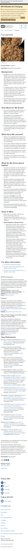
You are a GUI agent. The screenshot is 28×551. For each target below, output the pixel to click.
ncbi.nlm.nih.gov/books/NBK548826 (12, 365)
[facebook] (6, 460)
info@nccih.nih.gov (8, 295)
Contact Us (5, 506)
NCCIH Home (4, 528)
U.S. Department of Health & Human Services (12, 533)
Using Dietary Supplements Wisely (12, 264)
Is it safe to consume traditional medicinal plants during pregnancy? (15, 341)
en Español (3, 520)
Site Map (3, 522)
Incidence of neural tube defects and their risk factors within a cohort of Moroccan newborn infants (15, 389)
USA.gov (3, 536)
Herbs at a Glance (5, 465)
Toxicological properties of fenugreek (14, 416)
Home (2, 30)
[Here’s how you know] (14, 1)
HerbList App (4, 468)
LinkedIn (6, 489)
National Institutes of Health (7, 530)
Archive (2, 525)
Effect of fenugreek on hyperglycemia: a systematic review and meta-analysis (14, 424)
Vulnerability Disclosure (6, 517)
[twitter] (8, 460)
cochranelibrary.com (9, 385)
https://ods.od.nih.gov (11, 333)
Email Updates (7, 501)
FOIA (2, 515)
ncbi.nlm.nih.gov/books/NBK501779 (12, 353)
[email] (5, 460)
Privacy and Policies (6, 509)
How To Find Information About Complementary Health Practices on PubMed (13, 308)
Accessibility (4, 512)
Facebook (6, 486)
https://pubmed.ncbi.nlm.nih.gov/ (14, 311)
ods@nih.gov (7, 334)
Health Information (9, 30)
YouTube (6, 493)
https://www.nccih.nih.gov (12, 293)
